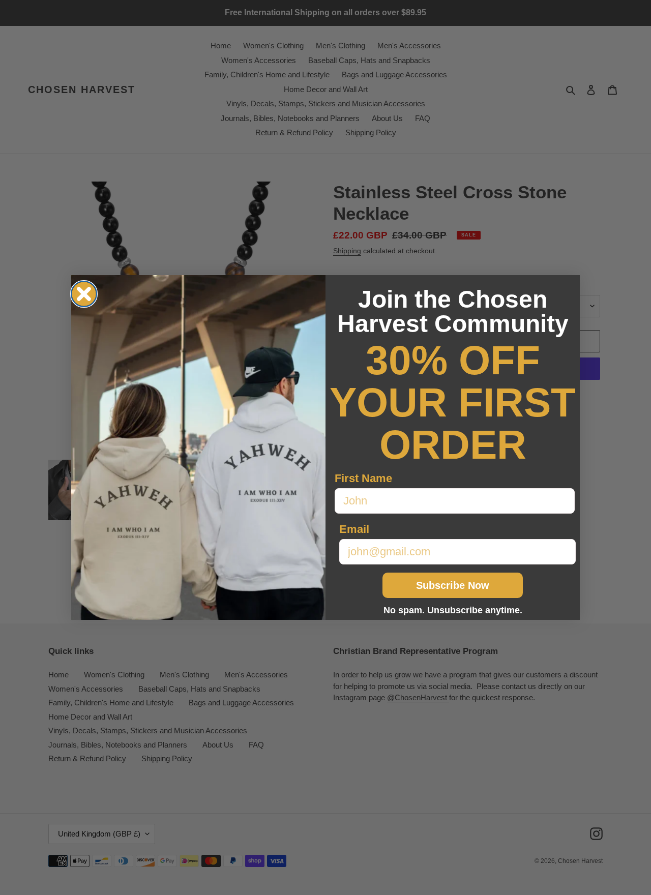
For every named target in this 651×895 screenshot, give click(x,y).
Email (354, 529)
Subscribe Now (452, 585)
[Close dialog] (84, 294)
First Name (363, 478)
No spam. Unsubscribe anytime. (452, 610)
